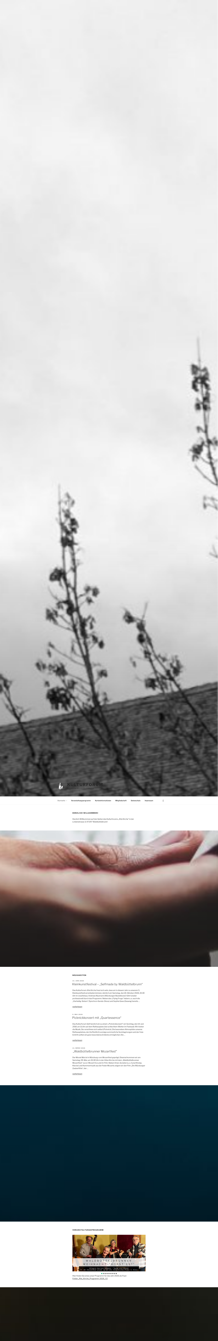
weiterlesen (77, 1007)
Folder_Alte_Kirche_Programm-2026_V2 (90, 1278)
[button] (76, 1253)
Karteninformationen (103, 801)
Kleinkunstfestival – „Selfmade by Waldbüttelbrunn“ (107, 984)
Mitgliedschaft (121, 801)
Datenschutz (135, 801)
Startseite (61, 801)
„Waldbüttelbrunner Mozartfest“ (94, 1051)
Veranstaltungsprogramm (81, 801)
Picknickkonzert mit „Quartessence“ (96, 1017)
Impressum (149, 801)
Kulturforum (85, 784)
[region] (109, 1255)
